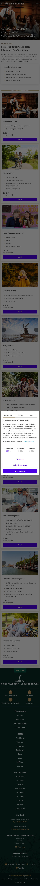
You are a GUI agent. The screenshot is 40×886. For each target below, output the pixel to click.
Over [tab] (31, 415)
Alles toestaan (20, 471)
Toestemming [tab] (8, 415)
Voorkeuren (21, 448)
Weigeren (20, 459)
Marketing (32, 448)
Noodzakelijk (9, 448)
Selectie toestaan (20, 465)
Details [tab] (20, 415)
